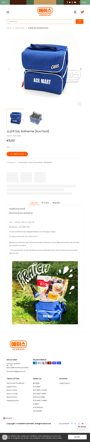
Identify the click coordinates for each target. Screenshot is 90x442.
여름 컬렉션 (47, 162)
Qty (8, 147)
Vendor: (10, 136)
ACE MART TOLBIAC (40, 400)
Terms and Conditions (15, 383)
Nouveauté (23, 162)
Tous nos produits (35, 162)
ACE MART (37, 387)
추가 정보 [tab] (45, 202)
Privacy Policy (12, 390)
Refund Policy (12, 397)
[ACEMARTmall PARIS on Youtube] (75, 2)
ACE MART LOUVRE (40, 390)
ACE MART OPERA (39, 394)
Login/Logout (64, 383)
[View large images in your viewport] (79, 104)
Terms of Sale (12, 394)
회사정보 (36, 383)
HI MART (36, 404)
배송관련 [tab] (56, 202)
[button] (80, 69)
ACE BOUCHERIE (39, 397)
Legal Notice (12, 387)
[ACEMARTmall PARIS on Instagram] (72, 2)
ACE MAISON (38, 407)
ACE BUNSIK (37, 411)
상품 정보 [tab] (34, 202)
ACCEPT (77, 437)
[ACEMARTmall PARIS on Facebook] (67, 2)
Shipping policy (13, 400)
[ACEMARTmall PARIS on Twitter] (70, 2)
